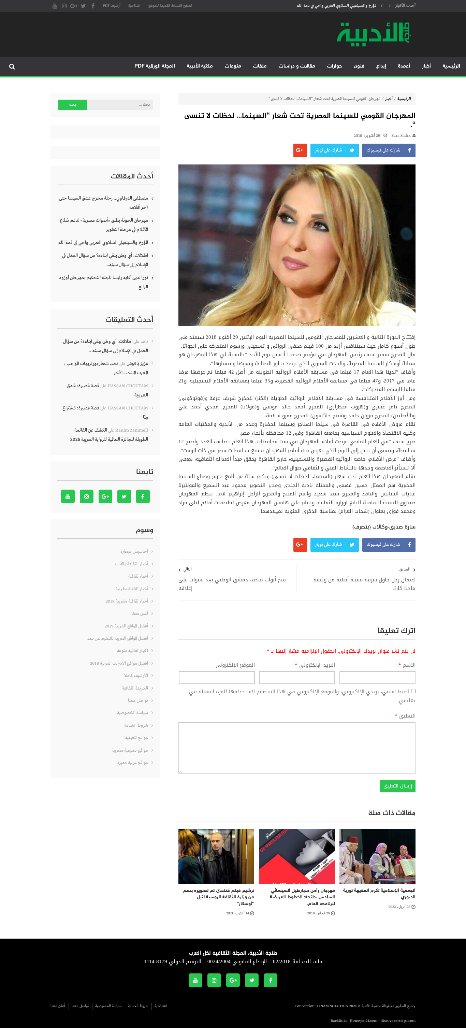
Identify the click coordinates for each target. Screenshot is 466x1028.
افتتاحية (134, 5)
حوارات (334, 66)
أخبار (426, 66)
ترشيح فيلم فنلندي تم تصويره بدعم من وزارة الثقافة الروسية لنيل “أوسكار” (218, 897)
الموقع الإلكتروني (235, 665)
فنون (359, 66)
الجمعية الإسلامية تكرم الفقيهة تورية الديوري (379, 894)
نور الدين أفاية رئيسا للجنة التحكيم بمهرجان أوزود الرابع (103, 282)
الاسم (407, 665)
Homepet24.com (363, 1020)
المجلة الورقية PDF (154, 66)
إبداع (381, 66)
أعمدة (404, 66)
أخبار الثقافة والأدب (131, 564)
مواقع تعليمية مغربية (130, 750)
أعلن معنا (139, 614)
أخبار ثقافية (138, 576)
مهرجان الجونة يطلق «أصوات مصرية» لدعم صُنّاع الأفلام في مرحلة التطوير (104, 225)
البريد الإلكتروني (315, 665)
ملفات (260, 66)
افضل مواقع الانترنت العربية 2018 (119, 663)
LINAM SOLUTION (332, 1006)
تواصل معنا (138, 701)
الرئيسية (451, 66)
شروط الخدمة (136, 725)
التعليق (405, 716)
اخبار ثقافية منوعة (132, 651)
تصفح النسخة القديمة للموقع (170, 5)
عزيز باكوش (137, 364)
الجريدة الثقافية (135, 688)
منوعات (233, 66)
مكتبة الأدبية (200, 66)
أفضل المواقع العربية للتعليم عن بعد (117, 638)
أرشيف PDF (111, 5)
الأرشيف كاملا (136, 676)
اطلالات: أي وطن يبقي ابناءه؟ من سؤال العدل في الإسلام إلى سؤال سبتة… (105, 260)
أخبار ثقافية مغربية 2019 (127, 601)
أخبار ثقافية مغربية (132, 589)
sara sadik (401, 136)
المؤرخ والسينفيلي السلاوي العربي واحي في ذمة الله (337, 6)
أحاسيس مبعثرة (134, 551)
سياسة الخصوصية (132, 713)
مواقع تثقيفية (136, 738)
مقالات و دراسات (297, 66)
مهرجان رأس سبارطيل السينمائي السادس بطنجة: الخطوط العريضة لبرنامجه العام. (302, 897)
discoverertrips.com (398, 1020)
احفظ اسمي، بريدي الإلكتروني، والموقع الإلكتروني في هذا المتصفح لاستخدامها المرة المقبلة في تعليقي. (302, 696)
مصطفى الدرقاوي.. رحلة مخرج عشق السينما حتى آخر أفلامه (103, 203)
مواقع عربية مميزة (132, 763)
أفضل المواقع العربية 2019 (126, 626)
